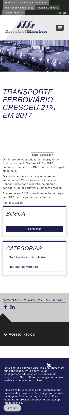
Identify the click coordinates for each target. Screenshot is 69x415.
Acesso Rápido (21, 334)
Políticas (9, 2)
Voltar (13, 408)
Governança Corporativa (33, 2)
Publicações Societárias (18, 7)
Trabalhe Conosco (47, 7)
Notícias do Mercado (23, 267)
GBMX (26, 27)
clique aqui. (12, 377)
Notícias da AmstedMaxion (28, 257)
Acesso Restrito (13, 12)
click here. (44, 396)
